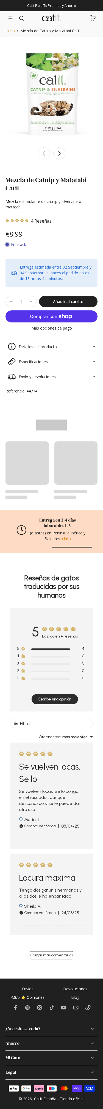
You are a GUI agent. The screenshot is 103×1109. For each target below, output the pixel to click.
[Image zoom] (51, 93)
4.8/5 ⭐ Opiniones (27, 997)
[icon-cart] (91, 17)
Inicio (10, 30)
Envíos (28, 988)
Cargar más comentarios (51, 955)
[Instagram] (40, 1008)
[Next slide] (59, 153)
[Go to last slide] (44, 153)
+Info (66, 538)
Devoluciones (75, 988)
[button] (68, 301)
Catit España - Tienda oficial (58, 1098)
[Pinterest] (27, 1008)
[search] (21, 17)
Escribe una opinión (54, 699)
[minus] (11, 301)
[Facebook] (15, 1008)
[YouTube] (64, 1008)
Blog (75, 997)
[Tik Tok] (52, 1008)
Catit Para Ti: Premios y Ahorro (51, 5)
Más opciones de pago (51, 328)
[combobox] (66, 737)
